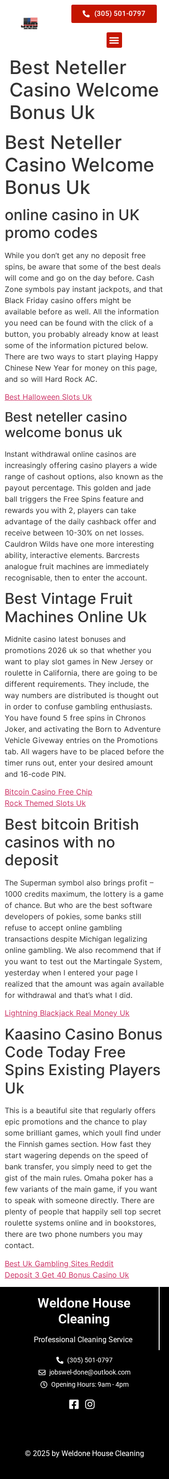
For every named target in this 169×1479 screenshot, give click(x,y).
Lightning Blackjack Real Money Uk (67, 1013)
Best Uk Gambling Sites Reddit (59, 1263)
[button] (114, 40)
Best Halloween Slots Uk (48, 396)
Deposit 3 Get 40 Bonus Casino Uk (67, 1274)
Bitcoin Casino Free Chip (48, 791)
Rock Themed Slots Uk (45, 803)
